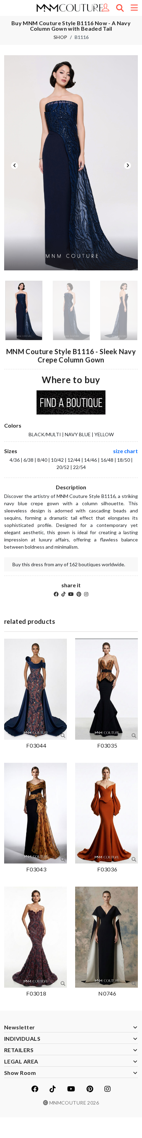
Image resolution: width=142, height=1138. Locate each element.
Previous (14, 165)
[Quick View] (63, 735)
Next (127, 165)
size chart (125, 451)
